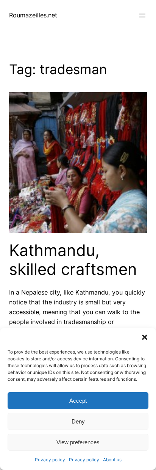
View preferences (78, 442)
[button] (144, 337)
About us (112, 459)
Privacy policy (50, 459)
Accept (78, 400)
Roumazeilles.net (33, 15)
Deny (78, 421)
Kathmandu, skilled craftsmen (73, 260)
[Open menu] (142, 15)
